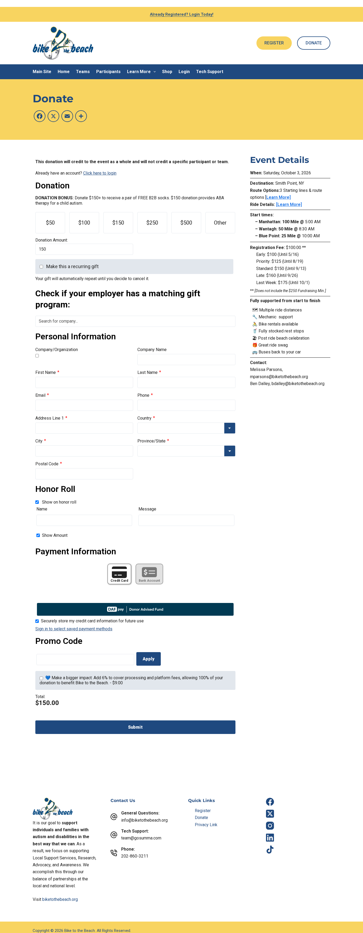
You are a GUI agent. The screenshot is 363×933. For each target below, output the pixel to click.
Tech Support (209, 71)
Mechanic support (276, 316)
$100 (84, 222)
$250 (152, 222)
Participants (108, 71)
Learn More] (278, 197)
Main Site (42, 71)
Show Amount (54, 535)
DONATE (314, 42)
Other (220, 222)
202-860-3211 (134, 856)
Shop (167, 71)
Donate (201, 817)
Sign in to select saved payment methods (73, 628)
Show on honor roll (59, 502)
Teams (83, 71)
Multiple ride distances (280, 310)
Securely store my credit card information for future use (92, 620)
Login (184, 71)
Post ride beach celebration (283, 338)
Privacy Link (206, 824)
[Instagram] (270, 826)
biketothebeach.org (60, 899)
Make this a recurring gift (72, 266)
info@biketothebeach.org (144, 820)
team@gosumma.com (141, 838)
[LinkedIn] (270, 838)
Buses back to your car (280, 351)
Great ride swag (273, 345)
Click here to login (99, 173)
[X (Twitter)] (270, 814)
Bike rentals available (278, 324)
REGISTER (274, 42)
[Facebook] (270, 802)
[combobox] (135, 321)
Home (64, 71)
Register (203, 810)
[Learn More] (289, 204)
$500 (186, 222)
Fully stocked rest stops (282, 330)
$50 (50, 222)
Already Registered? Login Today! (181, 14)
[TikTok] (270, 850)
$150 (118, 222)
